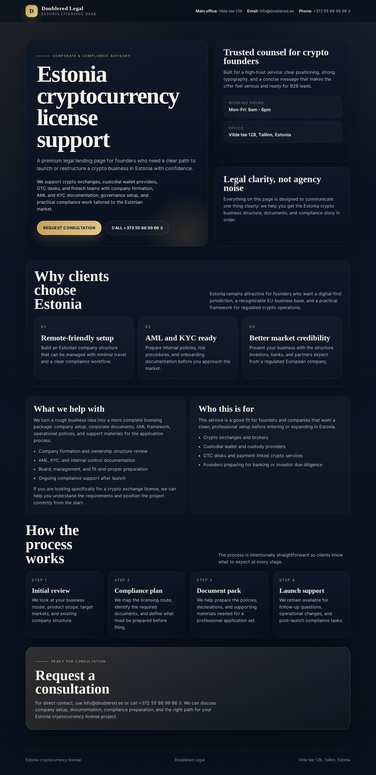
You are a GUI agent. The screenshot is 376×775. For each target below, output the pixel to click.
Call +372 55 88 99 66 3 (137, 227)
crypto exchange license (133, 489)
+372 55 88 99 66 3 (160, 703)
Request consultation (69, 227)
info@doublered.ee (103, 703)
